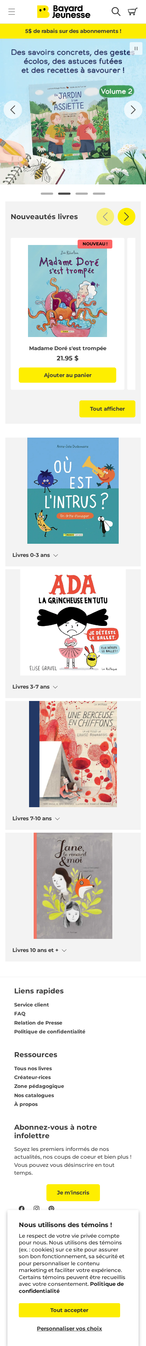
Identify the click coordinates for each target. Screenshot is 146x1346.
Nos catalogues (34, 1095)
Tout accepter (69, 1310)
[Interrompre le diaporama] (136, 48)
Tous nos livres (33, 1068)
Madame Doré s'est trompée (67, 348)
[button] (11, 11)
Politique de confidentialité (49, 1031)
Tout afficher (107, 408)
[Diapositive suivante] (133, 110)
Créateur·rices (32, 1077)
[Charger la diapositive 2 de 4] (64, 193)
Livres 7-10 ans (32, 818)
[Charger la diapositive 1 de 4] (47, 193)
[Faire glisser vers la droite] (126, 217)
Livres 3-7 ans (31, 687)
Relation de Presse (38, 1023)
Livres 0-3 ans (31, 555)
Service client (31, 1005)
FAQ (20, 1013)
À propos (26, 1104)
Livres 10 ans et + (35, 950)
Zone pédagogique (39, 1086)
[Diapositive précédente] (13, 110)
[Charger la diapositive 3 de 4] (81, 193)
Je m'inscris (73, 1192)
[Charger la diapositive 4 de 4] (99, 193)
